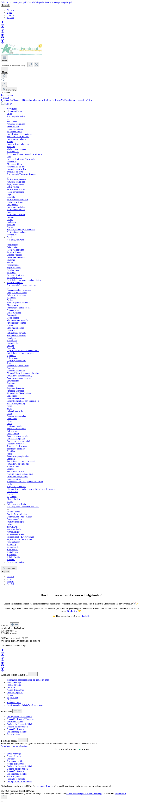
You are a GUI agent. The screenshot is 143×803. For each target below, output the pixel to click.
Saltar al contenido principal (13, 2)
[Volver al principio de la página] (4, 797)
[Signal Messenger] (2, 35)
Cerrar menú (11, 90)
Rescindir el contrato (16, 779)
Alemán (10, 10)
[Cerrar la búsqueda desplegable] (36, 64)
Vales (44, 100)
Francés (10, 15)
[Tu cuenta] (4, 84)
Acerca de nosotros (15, 690)
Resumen (5, 100)
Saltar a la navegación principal (58, 2)
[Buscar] (30, 64)
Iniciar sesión (7, 95)
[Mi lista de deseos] (2, 81)
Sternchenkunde (14, 702)
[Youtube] (2, 37)
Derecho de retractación (17, 726)
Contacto (11, 687)
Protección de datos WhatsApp (20, 719)
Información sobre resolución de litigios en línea (28, 680)
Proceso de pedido (15, 721)
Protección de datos (15, 729)
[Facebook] (2, 22)
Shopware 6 (120, 793)
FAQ (9, 700)
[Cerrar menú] (8, 119)
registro (6, 97)
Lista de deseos (53, 100)
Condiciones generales (17, 732)
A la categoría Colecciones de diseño (23, 506)
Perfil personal (16, 100)
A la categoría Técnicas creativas (21, 285)
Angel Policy (12, 697)
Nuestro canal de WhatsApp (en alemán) (24, 705)
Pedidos (38, 100)
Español (10, 17)
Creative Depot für (15, 692)
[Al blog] (2, 40)
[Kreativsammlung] (2, 42)
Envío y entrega (14, 682)
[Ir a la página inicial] (21, 54)
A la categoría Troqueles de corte (21, 174)
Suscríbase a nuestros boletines (14, 746)
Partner (10, 695)
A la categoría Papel (15, 240)
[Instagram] (2, 25)
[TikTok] (2, 30)
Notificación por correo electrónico (76, 100)
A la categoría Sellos (16, 116)
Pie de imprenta (13, 734)
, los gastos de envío (44, 786)
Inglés (9, 12)
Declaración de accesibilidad (19, 724)
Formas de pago (14, 685)
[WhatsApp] (2, 32)
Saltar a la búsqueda (35, 2)
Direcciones (28, 100)
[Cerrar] (2, 801)
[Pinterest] (2, 27)
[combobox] (14, 65)
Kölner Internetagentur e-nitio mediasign (84, 793)
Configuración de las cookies (19, 716)
